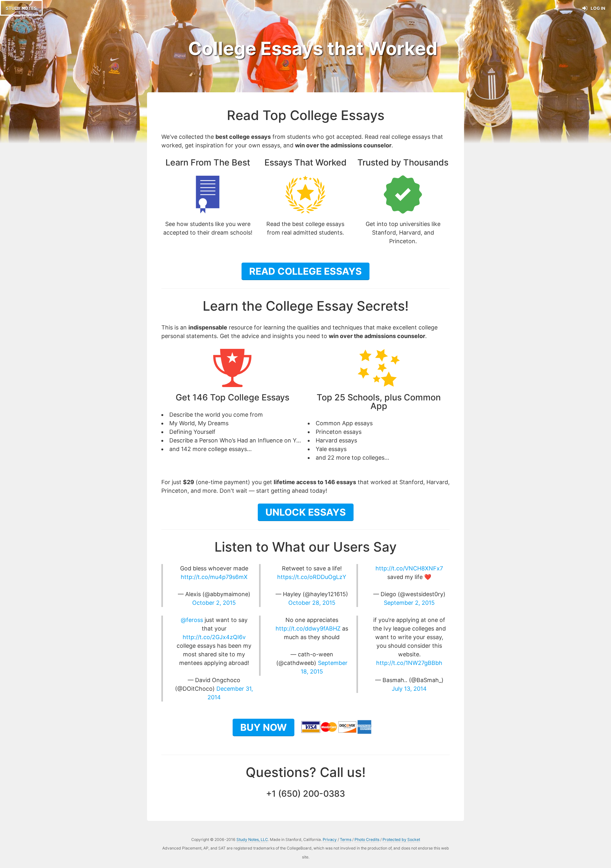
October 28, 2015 (311, 602)
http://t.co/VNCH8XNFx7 (409, 568)
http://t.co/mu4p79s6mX (214, 577)
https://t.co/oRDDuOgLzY (311, 577)
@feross (192, 620)
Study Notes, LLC (252, 839)
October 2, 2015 (214, 602)
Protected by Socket (401, 839)
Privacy (330, 839)
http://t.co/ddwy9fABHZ (308, 628)
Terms (345, 839)
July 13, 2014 (409, 688)
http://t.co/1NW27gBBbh (409, 663)
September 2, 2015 (409, 602)
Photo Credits (367, 839)
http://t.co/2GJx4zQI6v (214, 637)
